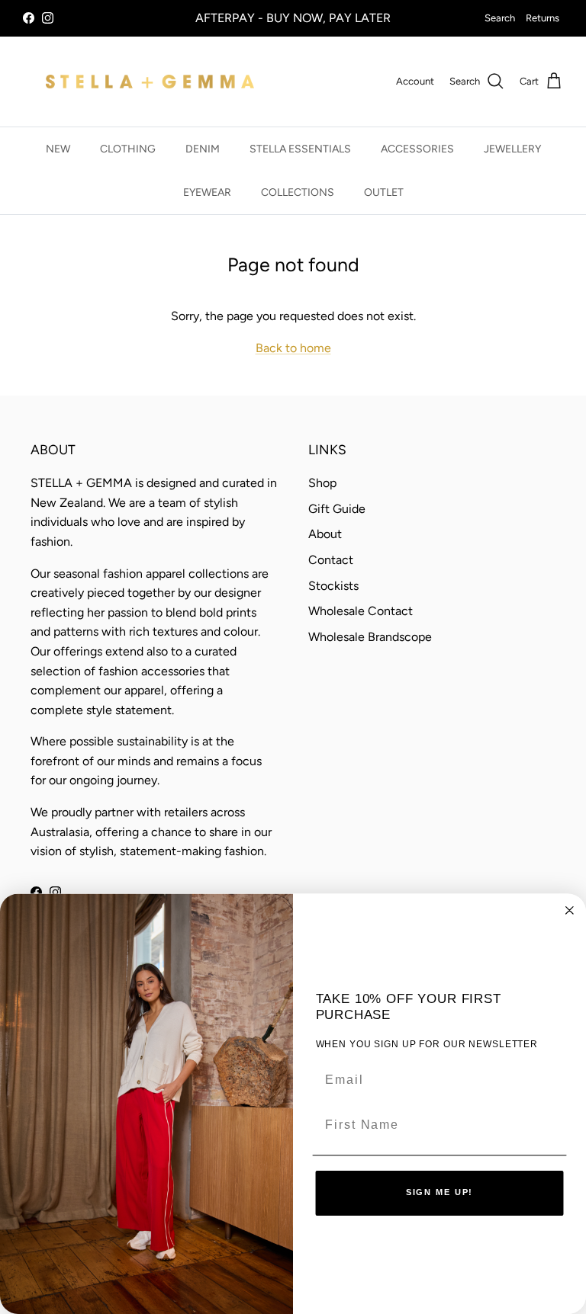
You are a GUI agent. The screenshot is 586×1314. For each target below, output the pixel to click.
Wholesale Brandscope (370, 637)
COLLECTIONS (297, 192)
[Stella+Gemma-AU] (150, 81)
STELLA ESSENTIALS (300, 149)
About (325, 534)
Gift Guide (336, 509)
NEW (58, 149)
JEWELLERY (512, 149)
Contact (330, 560)
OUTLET (384, 192)
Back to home (293, 348)
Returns (542, 18)
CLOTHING (128, 149)
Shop (322, 483)
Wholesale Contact (360, 611)
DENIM (202, 149)
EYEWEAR (207, 192)
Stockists (333, 585)
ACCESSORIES (417, 149)
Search (500, 18)
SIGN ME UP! (440, 1192)
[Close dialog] (570, 910)
